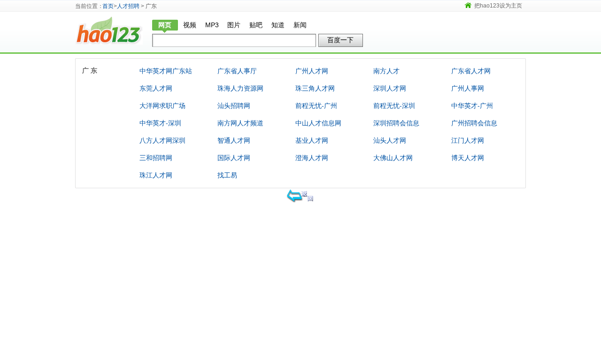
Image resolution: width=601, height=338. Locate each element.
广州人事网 (467, 88)
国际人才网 (233, 157)
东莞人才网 (155, 88)
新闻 (300, 25)
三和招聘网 (155, 157)
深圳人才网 (389, 88)
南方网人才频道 (240, 123)
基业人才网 (311, 140)
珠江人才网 (155, 175)
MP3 (212, 25)
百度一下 (340, 40)
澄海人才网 (311, 157)
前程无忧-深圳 (394, 105)
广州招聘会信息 (474, 123)
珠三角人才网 (315, 88)
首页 (108, 6)
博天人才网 (467, 157)
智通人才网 (233, 140)
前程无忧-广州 (316, 105)
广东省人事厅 (237, 71)
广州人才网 (311, 71)
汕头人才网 (389, 140)
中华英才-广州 (472, 105)
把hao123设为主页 (498, 5)
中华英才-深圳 (160, 123)
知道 (278, 25)
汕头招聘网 (233, 105)
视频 (189, 25)
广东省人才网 (471, 71)
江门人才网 (467, 140)
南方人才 (386, 71)
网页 (164, 25)
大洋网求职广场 (162, 105)
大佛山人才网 (393, 157)
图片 (233, 25)
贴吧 (255, 25)
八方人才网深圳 (162, 140)
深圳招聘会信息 (396, 123)
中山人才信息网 (318, 123)
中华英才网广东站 (165, 71)
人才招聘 (128, 6)
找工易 (227, 175)
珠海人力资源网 (240, 88)
